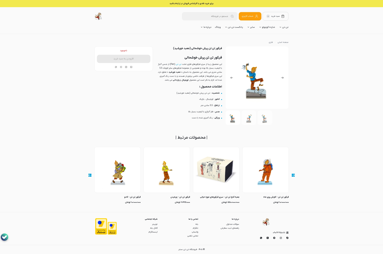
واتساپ (195, 232)
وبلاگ (218, 27)
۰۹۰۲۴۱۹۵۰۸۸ (279, 233)
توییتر (155, 224)
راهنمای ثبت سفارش (230, 228)
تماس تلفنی (192, 235)
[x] (268, 238)
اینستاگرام (153, 232)
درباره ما (235, 219)
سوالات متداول (232, 224)
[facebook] (131, 67)
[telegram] (121, 67)
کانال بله (154, 228)
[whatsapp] (116, 67)
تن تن (178, 64)
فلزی (271, 42)
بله (196, 224)
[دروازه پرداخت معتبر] (112, 234)
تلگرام (195, 228)
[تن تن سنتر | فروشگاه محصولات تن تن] (98, 16)
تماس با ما (193, 219)
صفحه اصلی (283, 42)
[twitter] (126, 67)
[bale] (287, 238)
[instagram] (281, 238)
